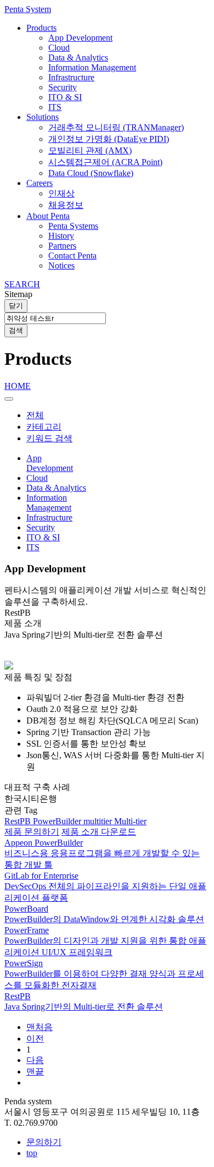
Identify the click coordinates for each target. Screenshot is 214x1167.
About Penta (48, 216)
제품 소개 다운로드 (98, 831)
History (61, 235)
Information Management (92, 67)
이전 (35, 1038)
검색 (16, 330)
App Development (80, 37)
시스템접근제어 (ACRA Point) (105, 162)
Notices (61, 265)
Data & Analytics (78, 57)
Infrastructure (71, 77)
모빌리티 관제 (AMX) (90, 150)
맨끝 (35, 1071)
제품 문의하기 (31, 831)
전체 (35, 415)
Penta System (27, 9)
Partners (62, 245)
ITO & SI (65, 97)
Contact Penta (72, 255)
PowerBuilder (58, 821)
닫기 (16, 306)
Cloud (59, 47)
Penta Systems (73, 226)
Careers (39, 183)
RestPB (18, 821)
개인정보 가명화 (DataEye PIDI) (108, 139)
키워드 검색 (49, 438)
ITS (54, 107)
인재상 (61, 193)
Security (62, 87)
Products (41, 27)
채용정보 (65, 205)
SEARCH (22, 284)
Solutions (42, 117)
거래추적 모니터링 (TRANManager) (116, 127)
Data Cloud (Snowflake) (90, 173)
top (31, 1153)
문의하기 (43, 1142)
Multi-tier (130, 821)
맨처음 (39, 1027)
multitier (98, 821)
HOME (17, 386)
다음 (35, 1060)
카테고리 (43, 426)
